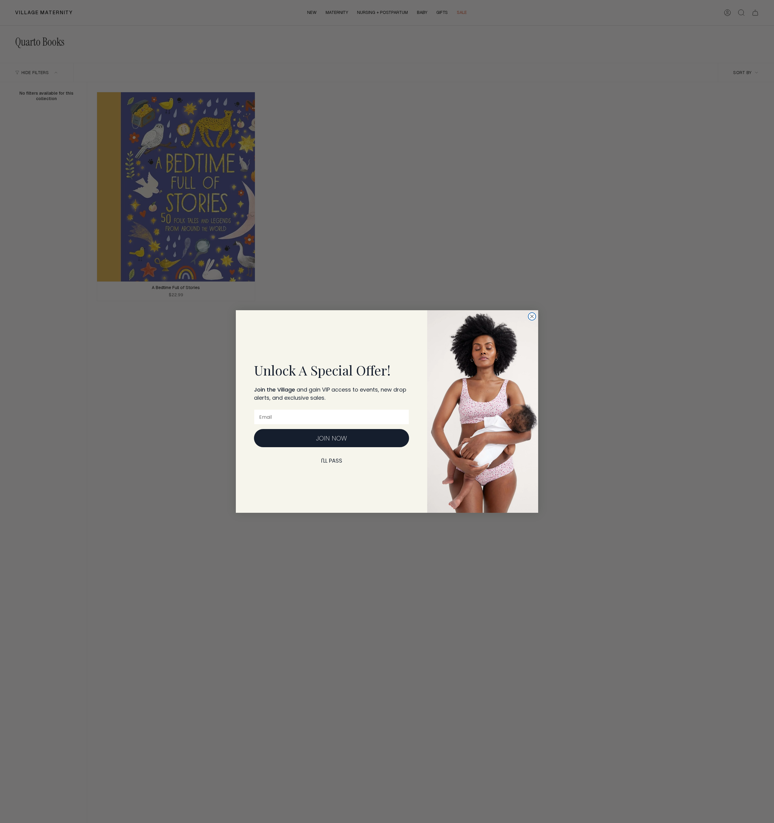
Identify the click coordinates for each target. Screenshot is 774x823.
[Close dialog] (532, 316)
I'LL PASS (331, 460)
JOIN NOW (331, 438)
